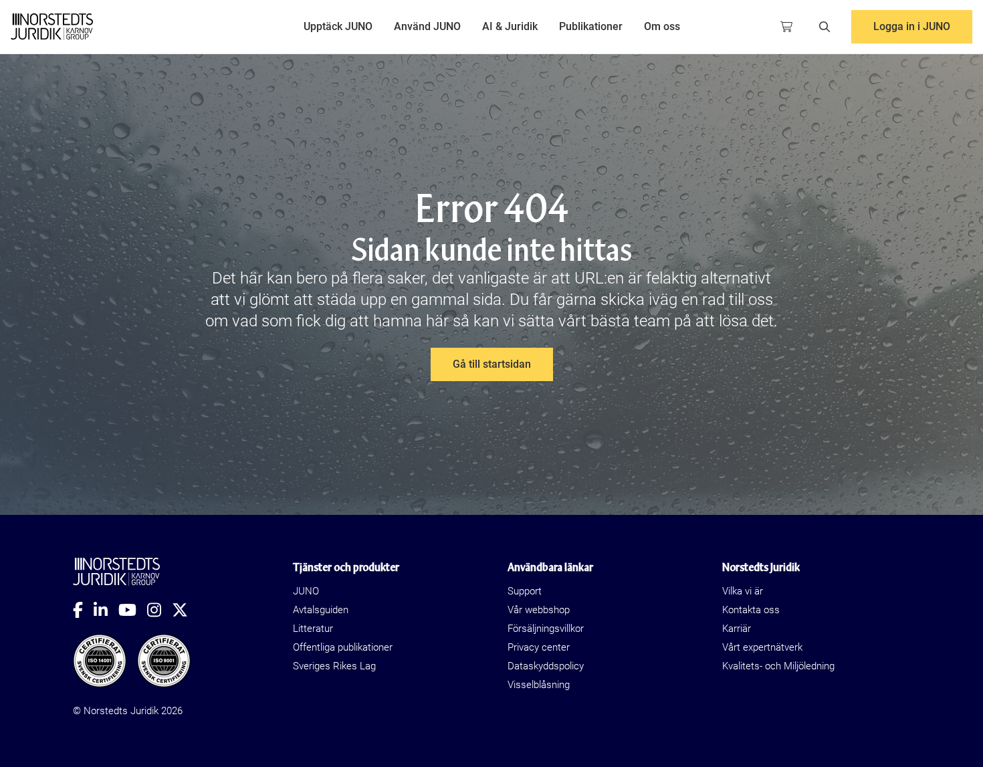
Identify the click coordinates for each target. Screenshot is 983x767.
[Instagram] (159, 610)
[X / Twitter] (185, 610)
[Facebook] (83, 610)
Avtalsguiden (320, 610)
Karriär (736, 629)
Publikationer (591, 26)
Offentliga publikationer (343, 647)
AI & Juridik (510, 26)
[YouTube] (132, 610)
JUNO (306, 591)
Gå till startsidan (492, 364)
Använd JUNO (427, 26)
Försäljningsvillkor (546, 629)
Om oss (662, 26)
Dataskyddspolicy (546, 666)
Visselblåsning (539, 685)
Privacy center (539, 647)
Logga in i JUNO (911, 26)
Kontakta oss (751, 610)
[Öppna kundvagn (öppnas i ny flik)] (786, 26)
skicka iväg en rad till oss (686, 299)
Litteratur (313, 629)
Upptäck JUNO (338, 26)
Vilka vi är (742, 591)
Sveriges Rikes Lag (334, 666)
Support (525, 591)
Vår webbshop (539, 610)
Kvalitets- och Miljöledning (778, 666)
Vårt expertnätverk (762, 647)
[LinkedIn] (106, 610)
